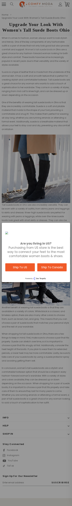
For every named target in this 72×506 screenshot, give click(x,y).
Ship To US (20, 267)
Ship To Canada (52, 267)
